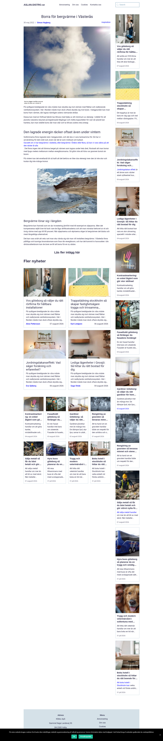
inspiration (106, 22)
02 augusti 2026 (123, 409)
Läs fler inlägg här (67, 252)
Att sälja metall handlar (127, 512)
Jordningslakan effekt (126, 169)
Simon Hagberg (43, 22)
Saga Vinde (75, 386)
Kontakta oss (95, 5)
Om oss (75, 5)
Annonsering (64, 5)
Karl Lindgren (76, 324)
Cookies (84, 5)
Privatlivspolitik (85, 736)
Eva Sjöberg (31, 386)
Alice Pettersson (33, 324)
